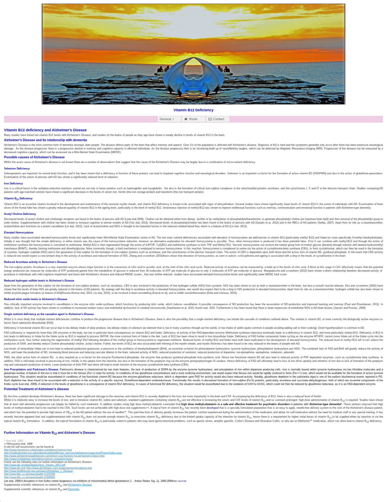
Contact (218, 119)
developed (212, 407)
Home (193, 119)
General (165, 119)
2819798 (182, 481)
